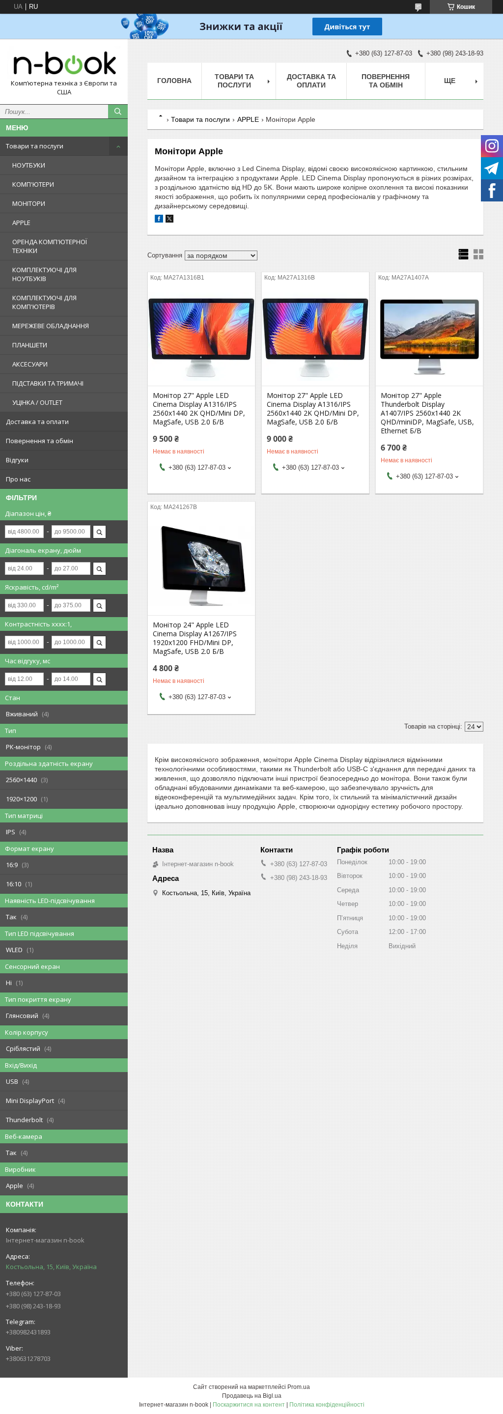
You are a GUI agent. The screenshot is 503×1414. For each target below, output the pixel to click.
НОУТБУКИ (28, 165)
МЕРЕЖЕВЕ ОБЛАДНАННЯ (50, 325)
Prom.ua (298, 1387)
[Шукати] (118, 111)
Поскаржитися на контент (249, 1404)
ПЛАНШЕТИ (29, 344)
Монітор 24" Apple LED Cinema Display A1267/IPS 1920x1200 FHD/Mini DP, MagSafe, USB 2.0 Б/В (195, 638)
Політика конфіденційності (326, 1404)
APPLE (21, 222)
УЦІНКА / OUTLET (37, 402)
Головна (174, 81)
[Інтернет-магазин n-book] (63, 62)
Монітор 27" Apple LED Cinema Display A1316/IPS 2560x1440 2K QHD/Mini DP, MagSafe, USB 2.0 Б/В (199, 408)
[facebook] (159, 220)
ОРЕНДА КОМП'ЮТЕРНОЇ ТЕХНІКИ (49, 246)
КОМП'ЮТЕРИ (33, 184)
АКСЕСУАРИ (30, 364)
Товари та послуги (34, 145)
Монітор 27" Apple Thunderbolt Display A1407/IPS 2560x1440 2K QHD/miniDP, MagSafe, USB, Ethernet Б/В (427, 413)
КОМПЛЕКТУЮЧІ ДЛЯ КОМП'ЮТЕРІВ (44, 302)
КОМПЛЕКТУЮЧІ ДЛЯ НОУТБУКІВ (44, 274)
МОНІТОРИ (28, 203)
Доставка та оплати (37, 421)
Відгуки (17, 459)
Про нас (18, 479)
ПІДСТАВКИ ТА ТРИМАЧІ (48, 383)
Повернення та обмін (39, 440)
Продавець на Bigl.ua (251, 1395)
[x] (169, 220)
